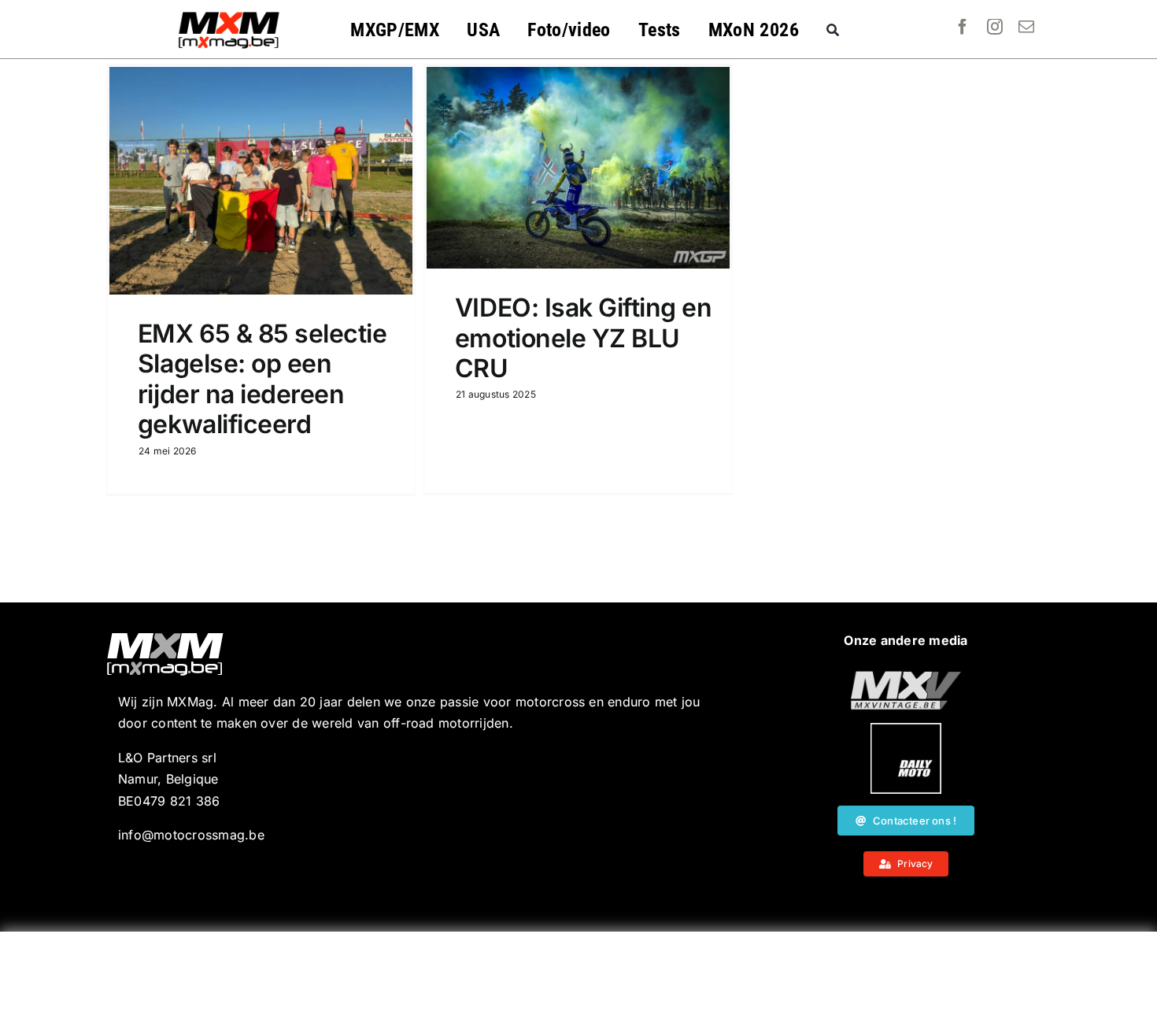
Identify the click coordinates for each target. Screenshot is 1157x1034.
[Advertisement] (578, 982)
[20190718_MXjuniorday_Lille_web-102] (906, 729)
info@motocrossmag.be (191, 835)
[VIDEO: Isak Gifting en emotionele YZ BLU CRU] (578, 168)
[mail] (1026, 27)
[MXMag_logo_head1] (229, 16)
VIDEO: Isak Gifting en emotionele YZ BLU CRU (583, 338)
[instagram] (995, 27)
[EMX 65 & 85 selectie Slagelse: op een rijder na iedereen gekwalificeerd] (260, 181)
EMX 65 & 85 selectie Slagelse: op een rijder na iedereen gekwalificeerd (262, 378)
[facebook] (962, 27)
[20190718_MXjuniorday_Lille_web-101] (906, 677)
